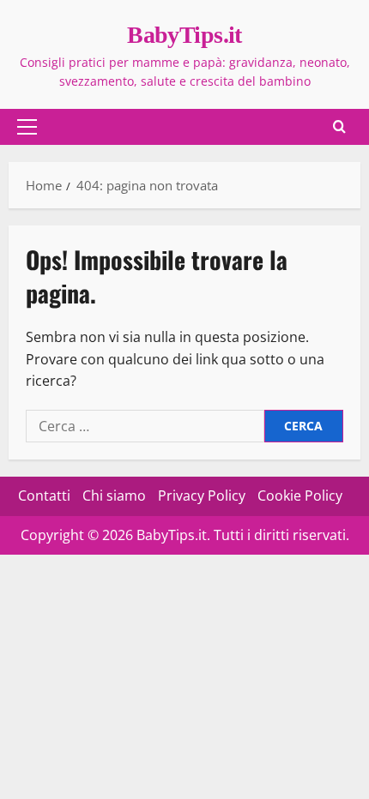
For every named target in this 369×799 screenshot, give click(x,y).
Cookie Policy (299, 495)
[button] (27, 127)
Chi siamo (114, 495)
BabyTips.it (184, 34)
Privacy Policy (201, 495)
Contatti (44, 495)
